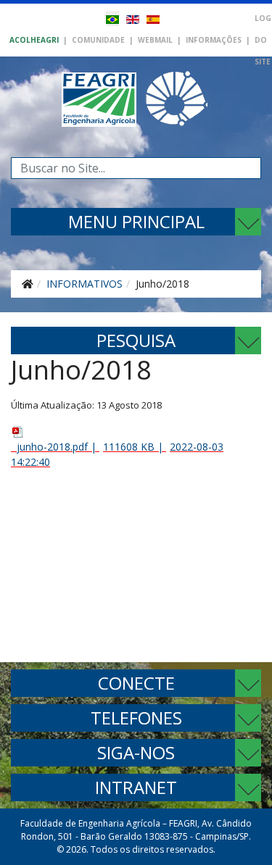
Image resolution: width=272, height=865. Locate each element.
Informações (214, 40)
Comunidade (98, 40)
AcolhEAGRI (34, 40)
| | (117, 454)
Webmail (155, 40)
